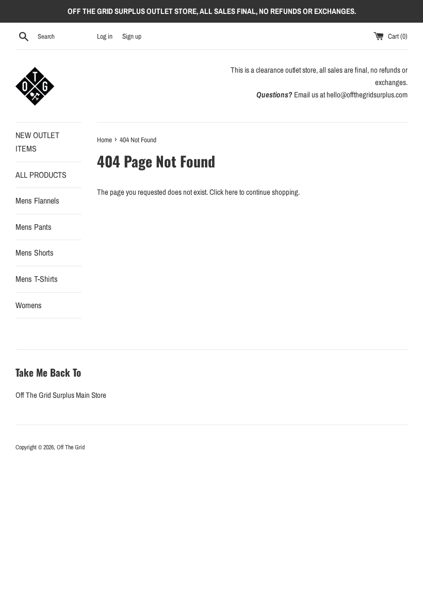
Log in (104, 36)
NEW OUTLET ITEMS (37, 141)
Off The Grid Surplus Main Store (60, 395)
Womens (28, 305)
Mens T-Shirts (36, 278)
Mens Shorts (34, 252)
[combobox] (65, 36)
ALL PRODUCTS (41, 174)
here (231, 192)
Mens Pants (33, 226)
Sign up (131, 36)
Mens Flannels (37, 200)
